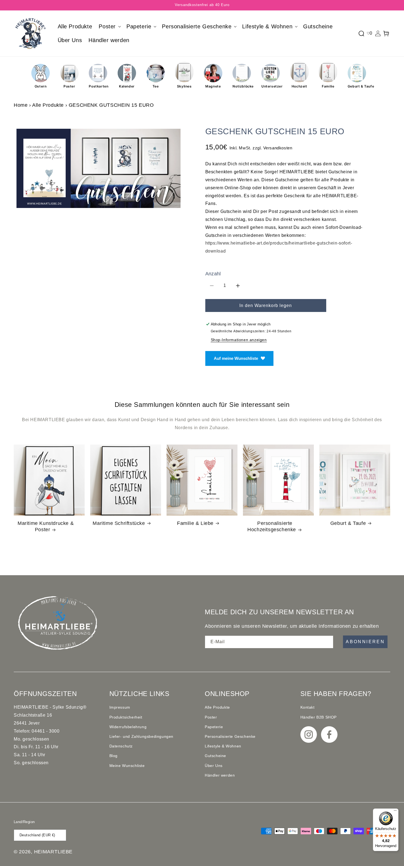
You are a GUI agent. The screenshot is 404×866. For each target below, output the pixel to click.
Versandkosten (277, 148)
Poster (69, 86)
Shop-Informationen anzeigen (239, 340)
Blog (113, 755)
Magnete (213, 86)
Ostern (41, 86)
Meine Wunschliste (127, 765)
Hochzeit (299, 86)
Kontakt (307, 707)
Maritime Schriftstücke (119, 523)
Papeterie (214, 727)
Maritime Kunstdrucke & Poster (46, 526)
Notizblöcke (242, 86)
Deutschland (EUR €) (37, 835)
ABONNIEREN (365, 641)
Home (20, 105)
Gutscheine (215, 755)
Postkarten (98, 86)
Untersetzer (270, 86)
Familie (328, 86)
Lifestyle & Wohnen (223, 746)
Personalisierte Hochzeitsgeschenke (271, 526)
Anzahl (213, 273)
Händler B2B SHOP (318, 717)
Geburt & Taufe (357, 86)
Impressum (119, 707)
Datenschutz (121, 746)
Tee (156, 86)
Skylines (184, 86)
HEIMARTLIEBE (53, 851)
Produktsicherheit (125, 717)
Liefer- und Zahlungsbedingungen (141, 736)
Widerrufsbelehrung (128, 727)
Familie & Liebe (195, 523)
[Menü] (395, 812)
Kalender (127, 86)
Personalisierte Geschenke (230, 736)
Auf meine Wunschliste (236, 358)
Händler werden (220, 775)
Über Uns (214, 765)
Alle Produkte (48, 105)
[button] (109, 26)
